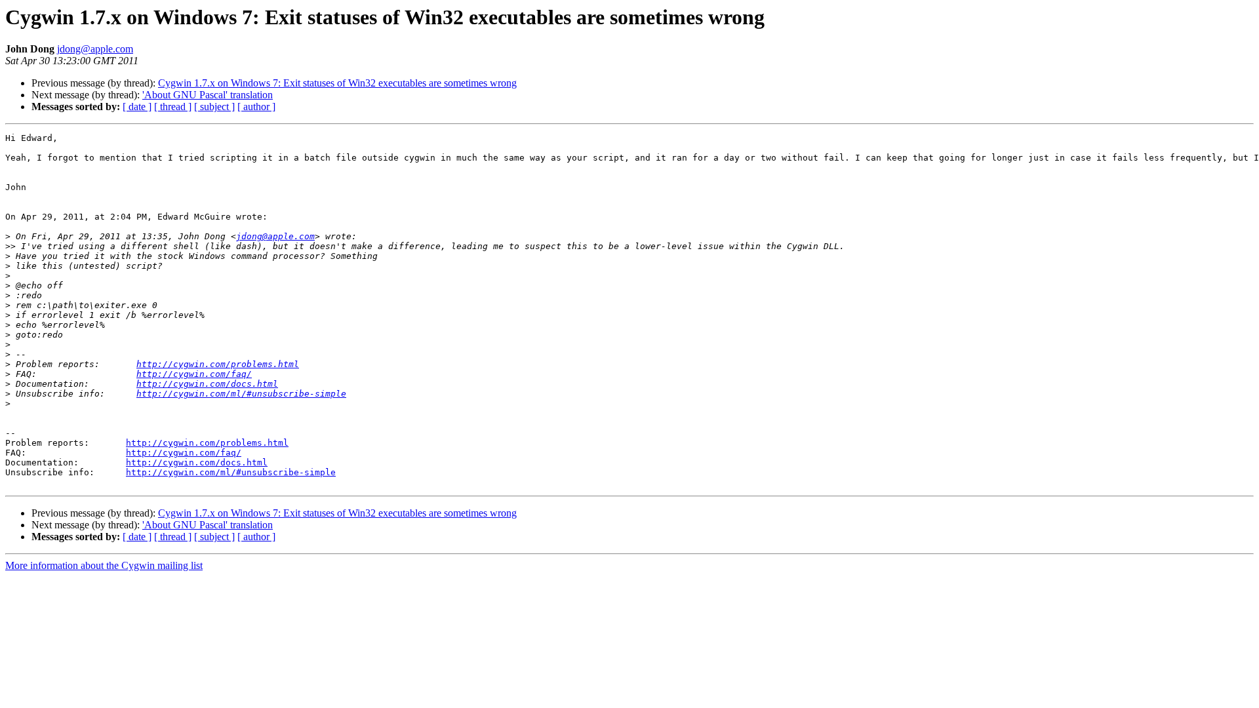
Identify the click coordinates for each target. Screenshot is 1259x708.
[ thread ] (172, 106)
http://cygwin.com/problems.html (217, 364)
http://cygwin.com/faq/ (194, 374)
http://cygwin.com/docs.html (207, 384)
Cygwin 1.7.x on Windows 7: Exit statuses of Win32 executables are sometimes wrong (337, 82)
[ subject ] (214, 106)
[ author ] (256, 106)
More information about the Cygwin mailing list (104, 565)
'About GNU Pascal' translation (207, 94)
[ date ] (137, 106)
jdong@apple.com (95, 48)
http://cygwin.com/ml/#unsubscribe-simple (241, 394)
